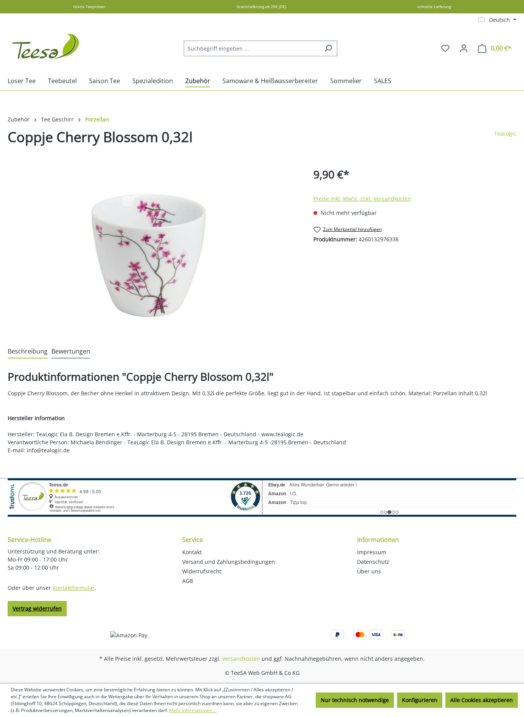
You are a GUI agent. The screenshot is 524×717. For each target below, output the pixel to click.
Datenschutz (373, 561)
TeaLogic (505, 133)
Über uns (369, 571)
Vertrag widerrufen (37, 608)
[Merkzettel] (445, 48)
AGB (187, 580)
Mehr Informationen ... (193, 710)
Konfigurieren (419, 700)
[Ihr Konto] (464, 48)
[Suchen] (328, 48)
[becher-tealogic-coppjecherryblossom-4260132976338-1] (153, 248)
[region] (153, 248)
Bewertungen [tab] (70, 351)
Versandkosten (241, 658)
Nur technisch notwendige (355, 700)
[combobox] (252, 48)
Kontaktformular (74, 587)
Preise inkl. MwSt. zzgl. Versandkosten (362, 198)
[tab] (28, 351)
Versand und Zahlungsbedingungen (228, 561)
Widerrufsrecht (201, 571)
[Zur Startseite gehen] (46, 46)
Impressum (371, 552)
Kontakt (192, 552)
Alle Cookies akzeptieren (481, 700)
